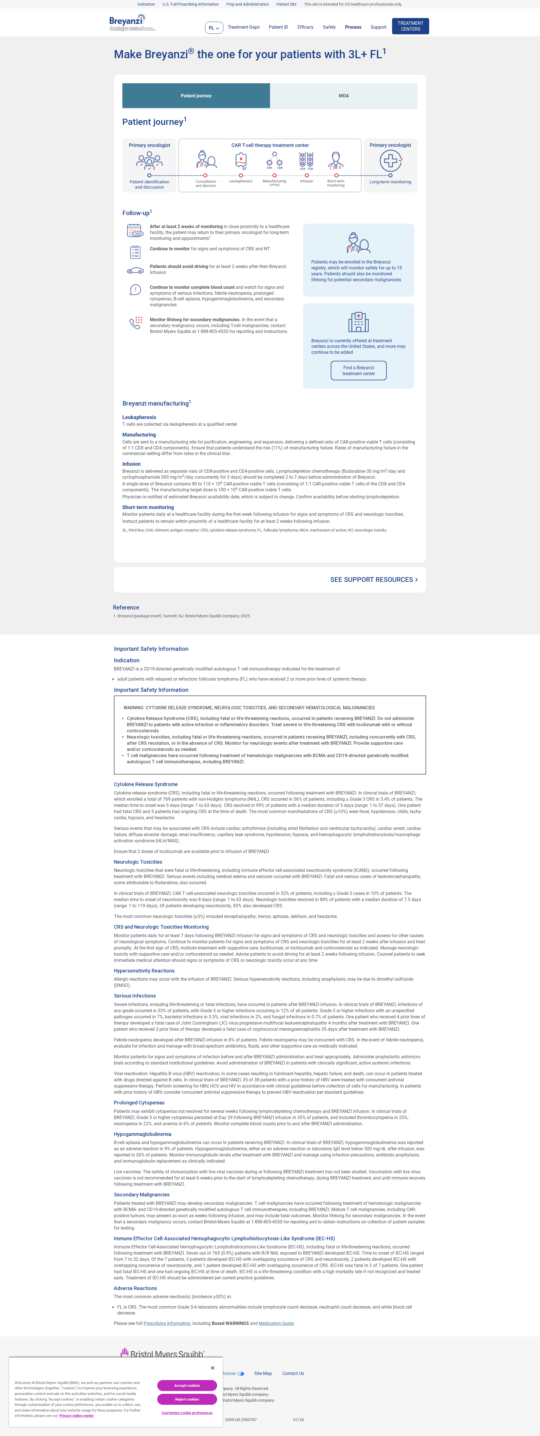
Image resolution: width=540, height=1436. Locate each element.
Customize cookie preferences (187, 1412)
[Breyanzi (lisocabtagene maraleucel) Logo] (133, 22)
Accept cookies (187, 1385)
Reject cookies (187, 1399)
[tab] (196, 95)
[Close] (212, 1368)
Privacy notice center (76, 1415)
